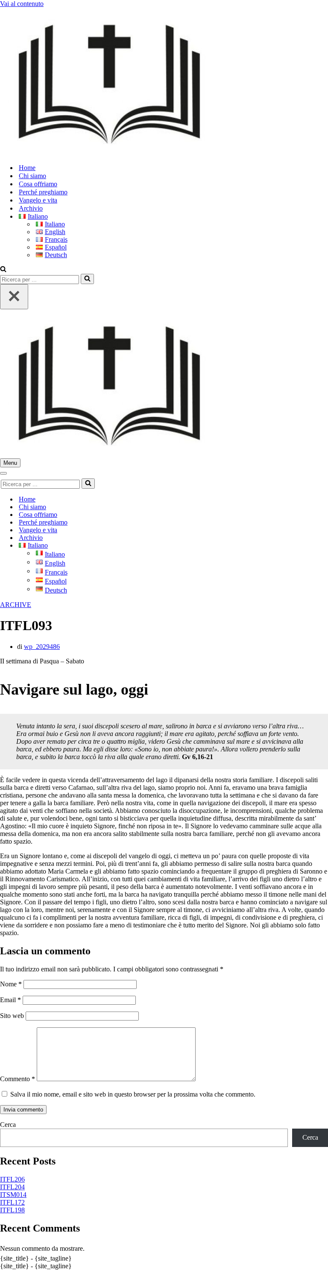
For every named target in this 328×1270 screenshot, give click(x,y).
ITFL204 (12, 1187)
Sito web (12, 1015)
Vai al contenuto (22, 3)
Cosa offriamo (38, 184)
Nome (11, 984)
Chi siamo (32, 175)
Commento (17, 1078)
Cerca (8, 1124)
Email (10, 999)
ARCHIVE (15, 604)
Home (27, 167)
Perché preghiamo (43, 192)
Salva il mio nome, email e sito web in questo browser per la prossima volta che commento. (132, 1094)
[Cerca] (3, 269)
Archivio (31, 208)
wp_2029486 (42, 646)
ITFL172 (12, 1202)
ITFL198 (12, 1210)
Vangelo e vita (38, 200)
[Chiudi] (14, 296)
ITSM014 (13, 1194)
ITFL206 (12, 1179)
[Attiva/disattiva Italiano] (149, 545)
